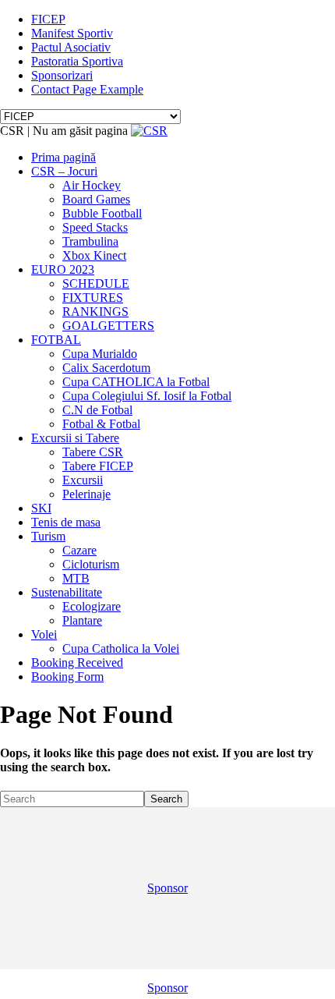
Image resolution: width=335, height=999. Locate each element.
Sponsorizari (62, 75)
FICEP (48, 19)
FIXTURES (92, 297)
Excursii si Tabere (75, 438)
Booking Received (77, 662)
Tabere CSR (92, 452)
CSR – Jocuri (64, 171)
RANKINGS (95, 311)
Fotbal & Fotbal (101, 423)
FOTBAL (56, 339)
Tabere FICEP (97, 466)
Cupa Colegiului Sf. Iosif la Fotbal (146, 395)
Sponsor (167, 887)
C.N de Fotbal (97, 409)
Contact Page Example (87, 89)
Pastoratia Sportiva (77, 61)
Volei (44, 634)
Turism (48, 536)
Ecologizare (91, 606)
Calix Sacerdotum (106, 367)
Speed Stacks (95, 227)
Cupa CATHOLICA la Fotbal (136, 381)
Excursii (82, 480)
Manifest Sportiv (72, 33)
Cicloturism (90, 564)
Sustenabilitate (66, 592)
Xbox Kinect (94, 255)
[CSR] (149, 130)
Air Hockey (91, 185)
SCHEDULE (95, 283)
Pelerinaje (86, 494)
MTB (76, 578)
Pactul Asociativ (71, 47)
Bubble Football (102, 213)
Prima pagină (63, 157)
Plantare (82, 620)
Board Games (96, 199)
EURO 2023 (62, 269)
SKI (41, 508)
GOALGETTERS (108, 325)
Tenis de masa (65, 522)
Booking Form (67, 676)
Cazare (79, 550)
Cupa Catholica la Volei (120, 648)
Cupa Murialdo (99, 353)
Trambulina (90, 241)
